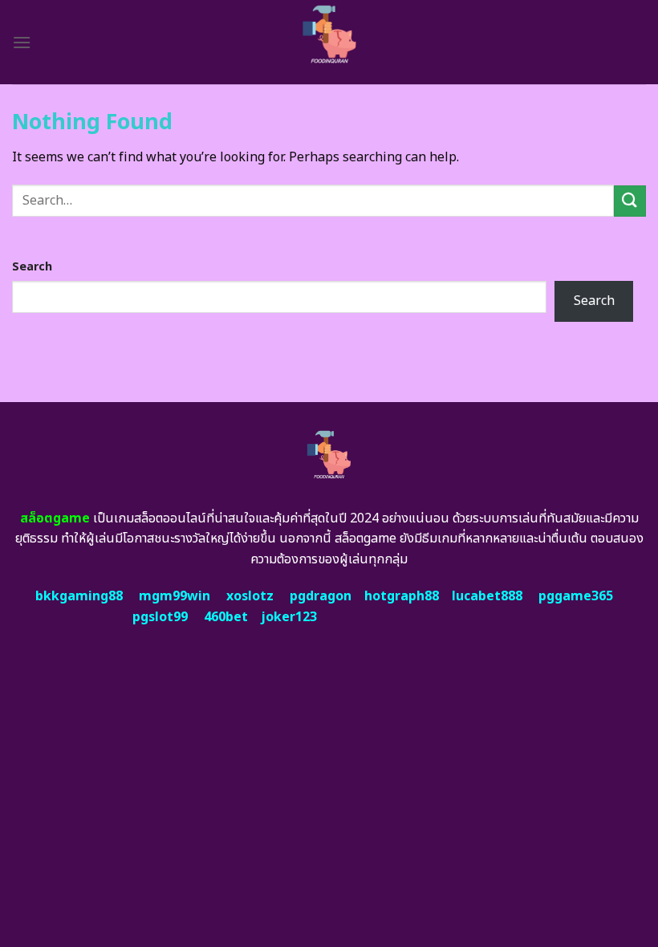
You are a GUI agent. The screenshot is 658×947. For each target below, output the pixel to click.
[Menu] (21, 42)
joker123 (289, 617)
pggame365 (575, 596)
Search (32, 266)
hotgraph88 (401, 596)
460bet (226, 617)
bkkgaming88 (79, 596)
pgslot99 (160, 617)
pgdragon (320, 596)
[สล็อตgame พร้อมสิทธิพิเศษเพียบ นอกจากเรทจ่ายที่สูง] (329, 42)
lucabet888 (487, 596)
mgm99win (174, 596)
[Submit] (630, 201)
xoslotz (250, 596)
